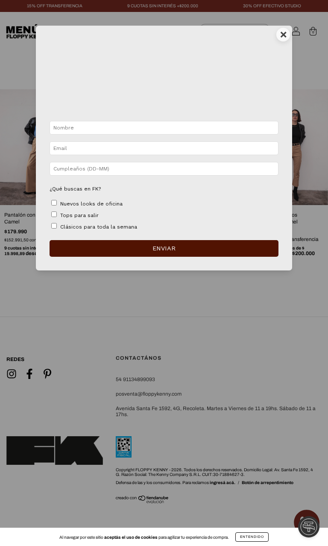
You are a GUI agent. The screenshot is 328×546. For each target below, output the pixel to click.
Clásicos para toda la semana (98, 227)
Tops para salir (79, 215)
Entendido (252, 537)
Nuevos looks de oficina (91, 204)
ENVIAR (164, 248)
